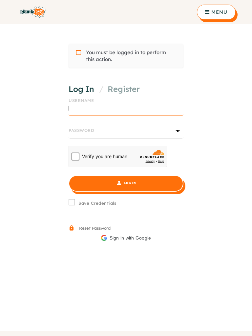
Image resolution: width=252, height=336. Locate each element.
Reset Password (94, 228)
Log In (81, 89)
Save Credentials (97, 203)
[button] (126, 237)
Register (123, 89)
